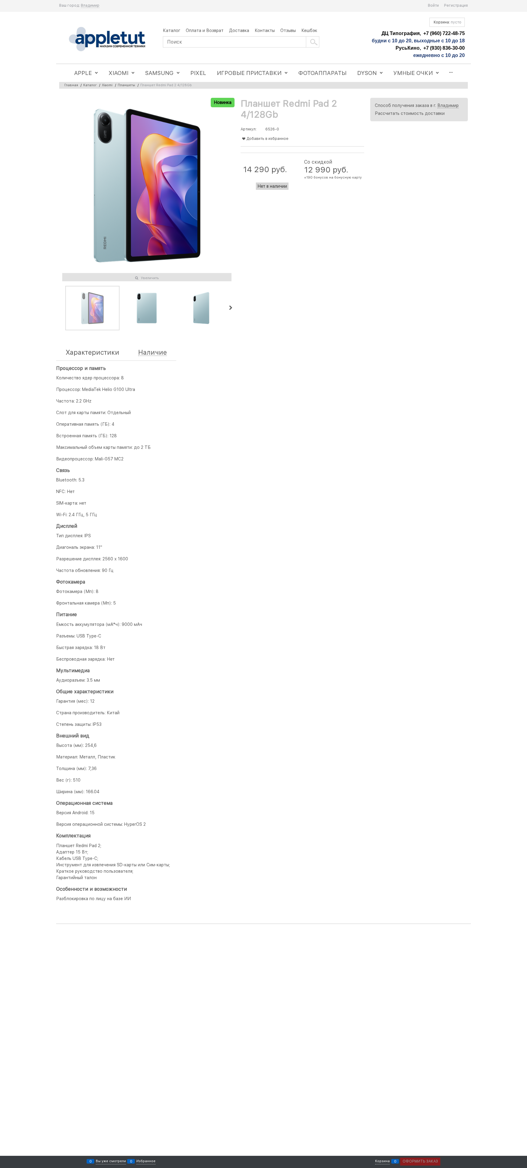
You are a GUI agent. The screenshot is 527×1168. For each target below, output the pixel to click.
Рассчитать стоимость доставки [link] (410, 113)
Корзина (382, 1161)
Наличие (152, 352)
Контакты (265, 30)
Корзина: (447, 22)
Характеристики (92, 352)
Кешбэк (309, 30)
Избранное (146, 1161)
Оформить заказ (420, 1161)
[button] (230, 308)
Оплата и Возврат (205, 30)
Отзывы (288, 30)
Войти (433, 5)
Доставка (239, 30)
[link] (90, 5)
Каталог (171, 30)
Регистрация (456, 5)
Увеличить (150, 278)
